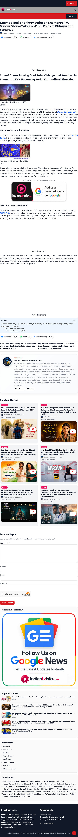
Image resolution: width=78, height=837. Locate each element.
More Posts (19, 389)
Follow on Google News (44, 37)
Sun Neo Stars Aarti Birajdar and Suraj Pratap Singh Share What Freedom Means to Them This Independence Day (18, 452)
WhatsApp (27, 37)
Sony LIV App (8, 756)
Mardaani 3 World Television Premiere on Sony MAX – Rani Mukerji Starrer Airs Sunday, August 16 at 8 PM (58, 452)
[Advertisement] (39, 54)
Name (3, 566)
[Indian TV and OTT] (9, 9)
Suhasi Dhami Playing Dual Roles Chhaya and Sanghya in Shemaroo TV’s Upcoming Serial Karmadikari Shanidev (37, 325)
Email (2, 575)
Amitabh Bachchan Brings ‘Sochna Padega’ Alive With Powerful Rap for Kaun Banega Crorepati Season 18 (17, 492)
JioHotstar (7, 746)
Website (30, 389)
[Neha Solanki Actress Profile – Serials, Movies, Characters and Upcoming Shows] (6, 699)
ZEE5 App (7, 759)
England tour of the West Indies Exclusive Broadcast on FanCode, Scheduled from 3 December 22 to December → (56, 346)
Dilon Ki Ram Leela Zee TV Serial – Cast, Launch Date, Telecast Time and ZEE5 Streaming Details (18, 410)
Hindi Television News (41, 33)
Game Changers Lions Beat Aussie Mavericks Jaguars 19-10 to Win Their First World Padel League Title (42, 730)
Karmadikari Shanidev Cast (14, 329)
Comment (4, 543)
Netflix (5, 753)
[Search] (75, 10)
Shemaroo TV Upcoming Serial (16, 331)
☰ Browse (70, 3)
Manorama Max (9, 769)
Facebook (7, 37)
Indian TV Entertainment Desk (28, 360)
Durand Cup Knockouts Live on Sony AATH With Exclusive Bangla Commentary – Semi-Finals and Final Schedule (43, 714)
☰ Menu (70, 16)
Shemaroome (8, 762)
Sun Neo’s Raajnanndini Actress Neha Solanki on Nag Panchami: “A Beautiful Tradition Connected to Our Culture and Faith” (58, 411)
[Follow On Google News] (39, 649)
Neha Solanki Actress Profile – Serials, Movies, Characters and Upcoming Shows (43, 697)
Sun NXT (6, 765)
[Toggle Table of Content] (73, 321)
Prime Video (8, 749)
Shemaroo (57, 33)
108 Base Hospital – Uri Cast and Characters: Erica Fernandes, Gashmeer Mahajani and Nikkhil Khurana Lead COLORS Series (59, 493)
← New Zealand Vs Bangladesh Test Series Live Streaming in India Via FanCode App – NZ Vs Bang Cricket (18, 346)
